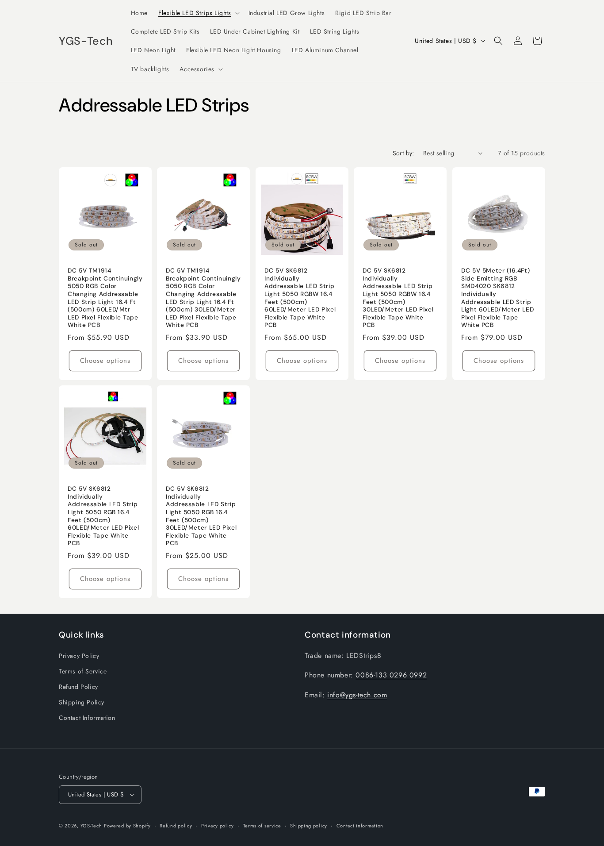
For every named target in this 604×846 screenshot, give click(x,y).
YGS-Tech (91, 825)
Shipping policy (308, 825)
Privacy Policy (79, 655)
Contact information (359, 825)
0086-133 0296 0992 (391, 675)
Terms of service (262, 825)
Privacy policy (217, 825)
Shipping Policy (81, 702)
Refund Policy (78, 686)
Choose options (105, 360)
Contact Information (87, 717)
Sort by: (403, 153)
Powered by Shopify (127, 825)
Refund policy (176, 825)
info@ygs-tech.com (357, 695)
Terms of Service (83, 671)
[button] (198, 13)
